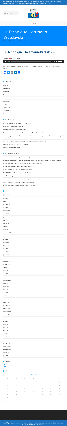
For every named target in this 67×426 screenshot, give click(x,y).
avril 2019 (5, 296)
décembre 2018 (7, 308)
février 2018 (6, 340)
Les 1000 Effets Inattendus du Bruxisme (24, 185)
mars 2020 (6, 277)
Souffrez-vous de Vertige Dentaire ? (23, 173)
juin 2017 (5, 356)
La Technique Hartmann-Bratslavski (15, 41)
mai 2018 (5, 330)
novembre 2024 (7, 210)
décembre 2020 (7, 258)
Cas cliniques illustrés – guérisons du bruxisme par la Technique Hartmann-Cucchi (24, 133)
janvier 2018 (6, 343)
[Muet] (56, 62)
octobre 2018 (6, 315)
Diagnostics (6, 91)
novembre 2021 (7, 233)
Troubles (5, 114)
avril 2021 (5, 248)
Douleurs (5, 95)
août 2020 (5, 267)
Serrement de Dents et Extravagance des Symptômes (28, 163)
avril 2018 (5, 334)
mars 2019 (6, 299)
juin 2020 (5, 270)
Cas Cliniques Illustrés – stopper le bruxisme (14, 129)
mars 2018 (6, 337)
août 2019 (5, 283)
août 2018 (5, 321)
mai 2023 (5, 220)
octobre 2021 (6, 236)
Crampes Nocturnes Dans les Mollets (22, 169)
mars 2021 (6, 252)
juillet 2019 (6, 286)
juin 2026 (5, 198)
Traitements (6, 110)
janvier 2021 (6, 255)
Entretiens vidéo (7, 98)
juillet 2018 (6, 324)
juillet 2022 (6, 229)
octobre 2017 (6, 352)
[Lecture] (5, 62)
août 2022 (5, 226)
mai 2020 (5, 274)
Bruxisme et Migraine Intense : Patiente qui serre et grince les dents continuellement (25, 141)
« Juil (4, 401)
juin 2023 (5, 217)
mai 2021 (5, 245)
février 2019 (6, 302)
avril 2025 (5, 207)
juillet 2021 (6, 242)
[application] (33, 61)
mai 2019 (5, 293)
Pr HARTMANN (7, 163)
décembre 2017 (7, 346)
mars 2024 (6, 214)
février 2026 (6, 201)
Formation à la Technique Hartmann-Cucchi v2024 (16, 144)
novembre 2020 (7, 261)
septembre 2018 (7, 318)
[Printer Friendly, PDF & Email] (11, 58)
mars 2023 (6, 223)
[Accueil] (3, 41)
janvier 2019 (6, 305)
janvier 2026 (6, 204)
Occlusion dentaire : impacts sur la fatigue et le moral (17, 123)
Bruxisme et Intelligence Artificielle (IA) (13, 126)
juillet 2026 (6, 195)
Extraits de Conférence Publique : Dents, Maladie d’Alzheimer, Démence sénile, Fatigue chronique (36, 160)
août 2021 (5, 239)
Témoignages (6, 104)
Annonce (5, 85)
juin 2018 (5, 327)
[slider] (60, 61)
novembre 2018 (7, 311)
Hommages (6, 101)
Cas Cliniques (6, 88)
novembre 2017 (7, 349)
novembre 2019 (7, 280)
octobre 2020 (6, 264)
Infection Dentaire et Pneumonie (11, 147)
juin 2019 (5, 289)
